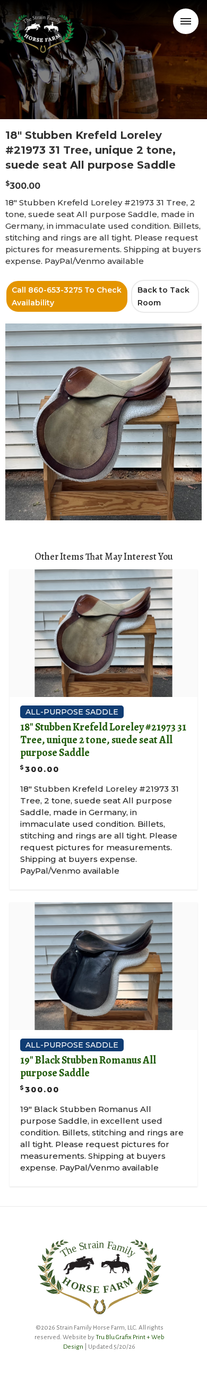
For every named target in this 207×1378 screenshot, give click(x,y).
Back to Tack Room (163, 296)
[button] (186, 21)
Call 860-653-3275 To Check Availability (67, 296)
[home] (46, 23)
